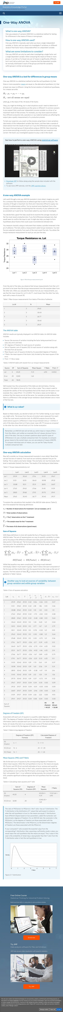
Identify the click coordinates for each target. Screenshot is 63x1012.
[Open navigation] (60, 13)
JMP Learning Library (38, 186)
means (23, 84)
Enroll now (31, 937)
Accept (59, 1009)
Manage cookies (44, 1009)
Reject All (52, 1009)
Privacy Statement (14, 1000)
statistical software (50, 140)
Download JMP (11, 181)
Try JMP (57, 2)
